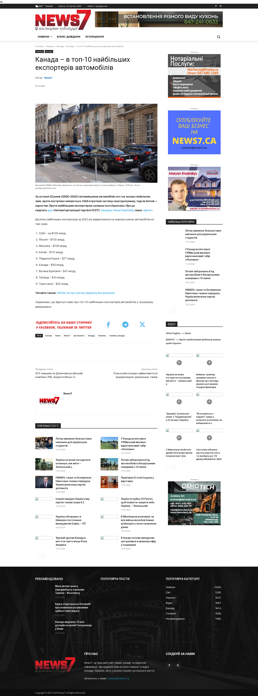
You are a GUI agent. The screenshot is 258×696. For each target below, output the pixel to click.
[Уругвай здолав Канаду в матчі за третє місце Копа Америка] (44, 542)
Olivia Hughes (173, 333)
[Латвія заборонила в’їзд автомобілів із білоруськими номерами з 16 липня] (109, 464)
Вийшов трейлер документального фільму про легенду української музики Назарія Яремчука (207, 380)
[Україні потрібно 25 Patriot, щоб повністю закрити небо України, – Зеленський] (109, 503)
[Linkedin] (97, 94)
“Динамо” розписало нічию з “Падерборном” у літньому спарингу (179, 416)
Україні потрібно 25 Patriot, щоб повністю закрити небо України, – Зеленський (137, 502)
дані (50, 210)
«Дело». (148, 210)
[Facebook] (216, 6)
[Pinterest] (81, 94)
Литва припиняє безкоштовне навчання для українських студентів (74, 442)
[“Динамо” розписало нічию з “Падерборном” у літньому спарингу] (179, 402)
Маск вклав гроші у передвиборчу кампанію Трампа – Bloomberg (69, 589)
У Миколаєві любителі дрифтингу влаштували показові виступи (179, 452)
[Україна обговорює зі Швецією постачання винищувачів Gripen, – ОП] (44, 521)
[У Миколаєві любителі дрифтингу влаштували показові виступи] (179, 438)
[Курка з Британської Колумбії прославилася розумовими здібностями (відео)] (43, 608)
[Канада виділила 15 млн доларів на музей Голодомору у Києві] (43, 626)
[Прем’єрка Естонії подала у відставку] (109, 482)
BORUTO (170, 339)
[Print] (122, 94)
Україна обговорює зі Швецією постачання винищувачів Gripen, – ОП (71, 520)
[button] (218, 36)
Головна (39, 46)
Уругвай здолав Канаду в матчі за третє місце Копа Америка (71, 541)
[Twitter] (221, 6)
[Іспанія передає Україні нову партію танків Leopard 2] (44, 503)
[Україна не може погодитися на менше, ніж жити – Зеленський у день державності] (44, 464)
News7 (48, 77)
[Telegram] (106, 94)
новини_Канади (117, 335)
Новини (50, 46)
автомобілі (79, 335)
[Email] (114, 94)
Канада (60, 46)
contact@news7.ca (118, 678)
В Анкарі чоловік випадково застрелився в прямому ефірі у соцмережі (138, 541)
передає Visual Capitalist (117, 210)
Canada (48, 335)
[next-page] (43, 556)
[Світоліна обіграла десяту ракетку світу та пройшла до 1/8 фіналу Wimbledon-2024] (209, 438)
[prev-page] (37, 556)
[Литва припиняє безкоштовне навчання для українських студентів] (44, 443)
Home (188, 333)
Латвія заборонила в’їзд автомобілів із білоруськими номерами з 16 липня (138, 463)
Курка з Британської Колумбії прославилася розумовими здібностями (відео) (73, 607)
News (57, 335)
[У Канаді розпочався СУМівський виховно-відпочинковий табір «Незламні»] (109, 443)
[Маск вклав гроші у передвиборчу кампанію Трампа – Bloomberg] (43, 590)
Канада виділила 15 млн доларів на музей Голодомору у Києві (73, 625)
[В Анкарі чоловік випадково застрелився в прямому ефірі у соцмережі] (109, 542)
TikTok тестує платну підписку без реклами (86, 293)
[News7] (49, 400)
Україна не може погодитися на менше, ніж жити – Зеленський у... (73, 463)
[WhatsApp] (89, 94)
